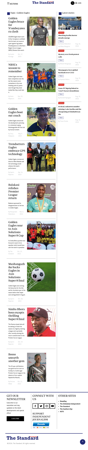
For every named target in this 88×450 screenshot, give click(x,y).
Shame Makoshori (65, 44)
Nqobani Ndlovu (65, 79)
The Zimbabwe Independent (70, 404)
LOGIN (79, 3)
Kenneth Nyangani (65, 98)
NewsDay (63, 401)
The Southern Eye (66, 409)
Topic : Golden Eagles (20, 13)
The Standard (65, 406)
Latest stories (68, 13)
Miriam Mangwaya (65, 64)
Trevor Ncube (64, 121)
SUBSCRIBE (15, 419)
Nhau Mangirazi (65, 46)
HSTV (62, 412)
